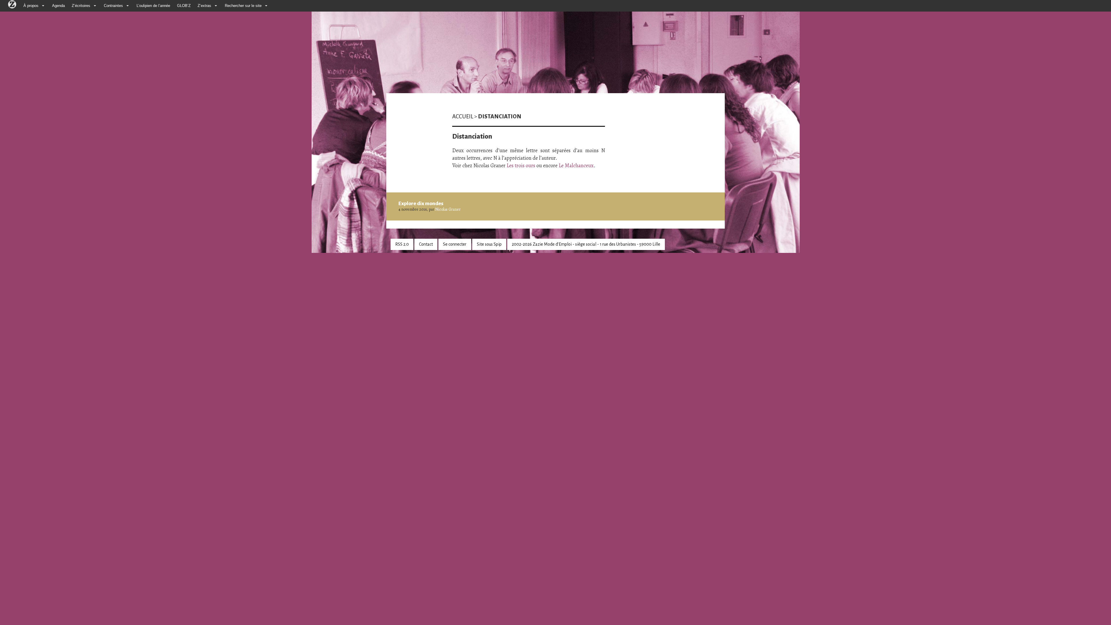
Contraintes (113, 6)
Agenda (58, 6)
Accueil (462, 116)
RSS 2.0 (402, 244)
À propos (30, 6)
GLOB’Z (184, 6)
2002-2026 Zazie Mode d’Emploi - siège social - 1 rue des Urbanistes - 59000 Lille (586, 244)
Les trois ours (521, 165)
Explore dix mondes (420, 203)
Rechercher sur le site (243, 6)
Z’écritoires (81, 6)
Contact (426, 244)
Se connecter (454, 244)
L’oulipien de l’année (153, 6)
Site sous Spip (489, 244)
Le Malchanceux (576, 165)
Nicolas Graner (448, 209)
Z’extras (204, 6)
